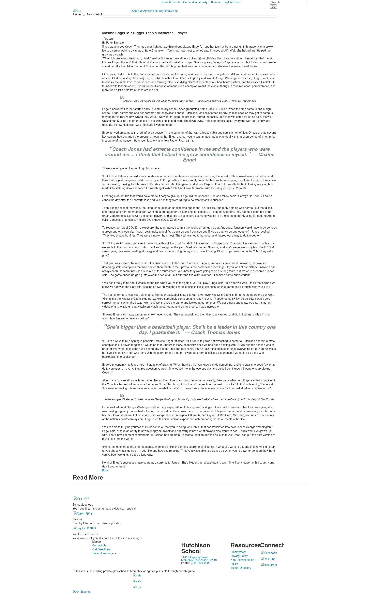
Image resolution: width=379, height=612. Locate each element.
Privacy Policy (239, 556)
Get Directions (101, 549)
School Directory (241, 568)
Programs (164, 11)
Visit (86, 498)
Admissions (150, 11)
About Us (137, 11)
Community (200, 2)
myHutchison (232, 2)
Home (77, 14)
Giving (174, 11)
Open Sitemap (82, 591)
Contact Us (99, 545)
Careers (188, 2)
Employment (238, 552)
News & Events (170, 2)
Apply (88, 513)
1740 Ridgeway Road (194, 557)
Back (105, 470)
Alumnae (215, 2)
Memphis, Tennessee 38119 (199, 560)
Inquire (91, 528)
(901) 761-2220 (200, 563)
